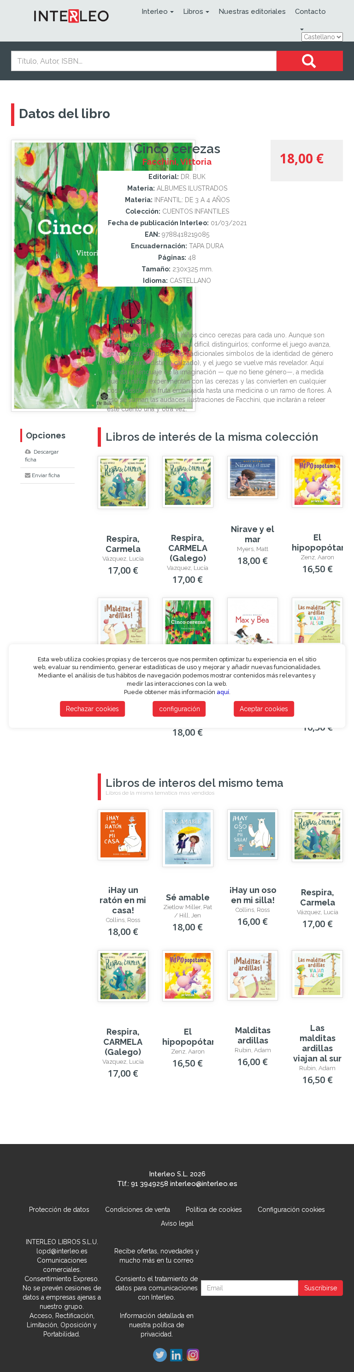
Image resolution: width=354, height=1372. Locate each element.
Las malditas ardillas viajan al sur (317, 1043)
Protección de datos (59, 1209)
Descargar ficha (42, 456)
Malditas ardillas (253, 1035)
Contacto (310, 11)
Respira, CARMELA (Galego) (187, 548)
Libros (193, 11)
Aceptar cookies (264, 709)
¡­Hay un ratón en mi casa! (123, 900)
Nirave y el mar (252, 534)
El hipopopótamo (323, 542)
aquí (223, 692)
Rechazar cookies (92, 709)
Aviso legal (177, 1223)
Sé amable (188, 897)
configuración (179, 709)
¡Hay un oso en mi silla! (253, 895)
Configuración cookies (291, 1209)
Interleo (155, 11)
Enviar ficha (46, 475)
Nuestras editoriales (252, 11)
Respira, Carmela (123, 544)
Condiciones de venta (137, 1209)
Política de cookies (214, 1209)
